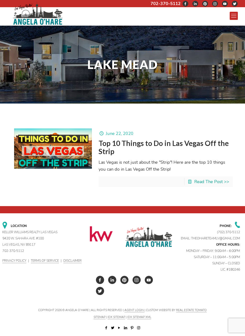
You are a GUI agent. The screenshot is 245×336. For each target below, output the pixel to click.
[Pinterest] (132, 327)
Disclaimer (72, 261)
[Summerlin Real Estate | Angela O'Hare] (38, 13)
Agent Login (134, 310)
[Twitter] (112, 327)
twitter (195, 4)
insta (215, 4)
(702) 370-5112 (228, 232)
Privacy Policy (14, 261)
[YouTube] (119, 327)
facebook (186, 4)
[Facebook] (106, 327)
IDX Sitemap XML (139, 317)
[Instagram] (138, 327)
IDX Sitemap (116, 317)
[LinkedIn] (125, 327)
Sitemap (100, 317)
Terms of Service (45, 261)
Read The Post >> (211, 182)
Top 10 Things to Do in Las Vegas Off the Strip (164, 147)
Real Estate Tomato (191, 310)
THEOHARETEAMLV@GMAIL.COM (215, 238)
